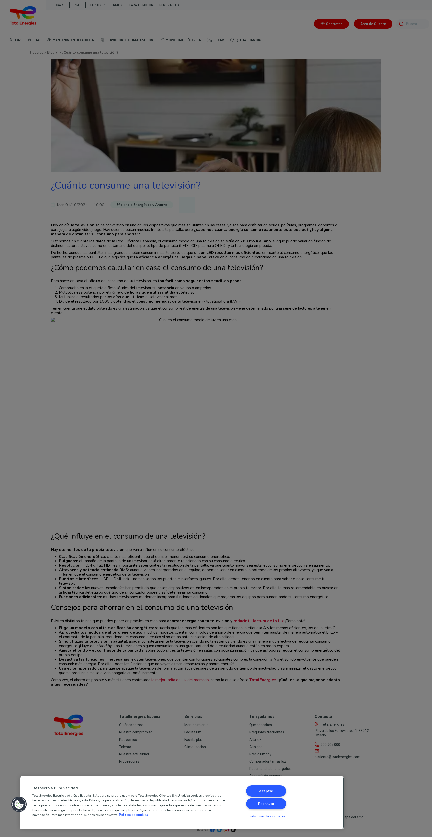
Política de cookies (133, 815)
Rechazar (266, 803)
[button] (19, 804)
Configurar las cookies (266, 816)
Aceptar (266, 790)
